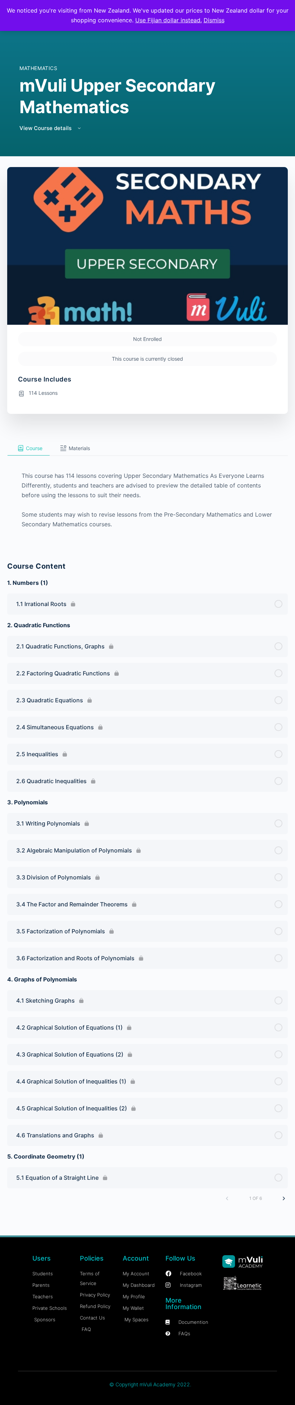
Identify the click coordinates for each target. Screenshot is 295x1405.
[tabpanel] (147, 499)
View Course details (46, 128)
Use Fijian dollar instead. (168, 20)
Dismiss (214, 20)
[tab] (28, 448)
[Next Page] (284, 1198)
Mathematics (38, 68)
